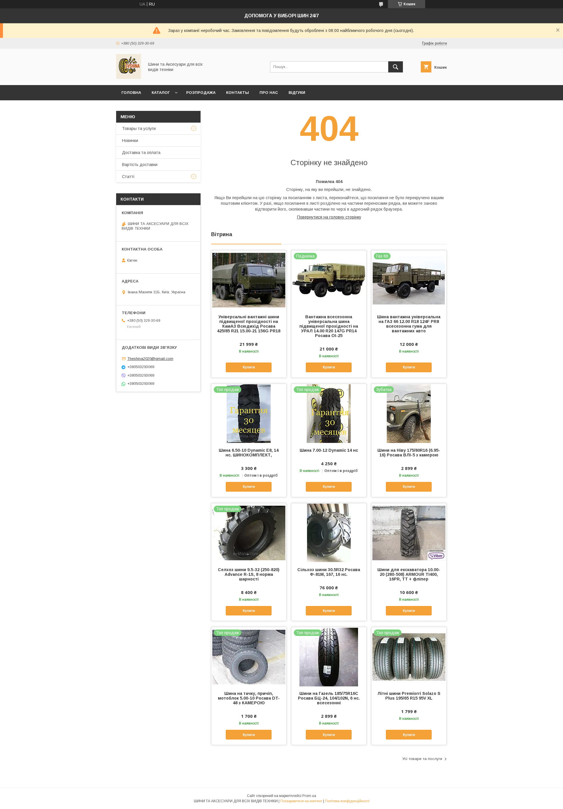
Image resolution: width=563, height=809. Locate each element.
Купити (249, 367)
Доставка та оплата (141, 152)
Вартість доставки (139, 164)
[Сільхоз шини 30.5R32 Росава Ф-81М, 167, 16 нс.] (328, 532)
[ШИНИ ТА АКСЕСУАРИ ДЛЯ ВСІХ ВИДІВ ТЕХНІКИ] (128, 77)
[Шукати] (395, 66)
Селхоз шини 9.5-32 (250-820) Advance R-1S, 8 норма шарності (248, 574)
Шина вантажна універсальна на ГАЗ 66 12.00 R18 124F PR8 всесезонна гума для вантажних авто (408, 323)
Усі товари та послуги (422, 758)
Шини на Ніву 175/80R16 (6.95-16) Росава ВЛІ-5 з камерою (408, 452)
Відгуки (297, 92)
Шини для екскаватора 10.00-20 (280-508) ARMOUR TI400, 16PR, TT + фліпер (408, 574)
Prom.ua (309, 796)
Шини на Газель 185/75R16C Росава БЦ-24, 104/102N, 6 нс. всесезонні (329, 698)
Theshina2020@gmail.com (150, 358)
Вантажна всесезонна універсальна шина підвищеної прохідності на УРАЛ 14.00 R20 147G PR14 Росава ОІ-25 (328, 326)
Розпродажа (201, 92)
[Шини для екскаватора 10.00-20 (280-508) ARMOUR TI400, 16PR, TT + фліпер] (409, 532)
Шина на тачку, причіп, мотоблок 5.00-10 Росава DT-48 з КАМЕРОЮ (249, 698)
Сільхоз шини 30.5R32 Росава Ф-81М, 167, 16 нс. (328, 572)
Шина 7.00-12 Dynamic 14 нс (329, 450)
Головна (131, 92)
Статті (128, 176)
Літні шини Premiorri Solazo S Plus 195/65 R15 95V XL (408, 695)
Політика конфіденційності (347, 801)
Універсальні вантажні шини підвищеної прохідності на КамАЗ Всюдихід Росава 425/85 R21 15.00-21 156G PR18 (248, 323)
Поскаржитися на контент (301, 801)
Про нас (269, 92)
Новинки (130, 140)
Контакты (237, 92)
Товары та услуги (139, 128)
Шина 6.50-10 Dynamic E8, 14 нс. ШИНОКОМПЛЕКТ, (249, 452)
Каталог (161, 92)
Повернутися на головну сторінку (329, 217)
